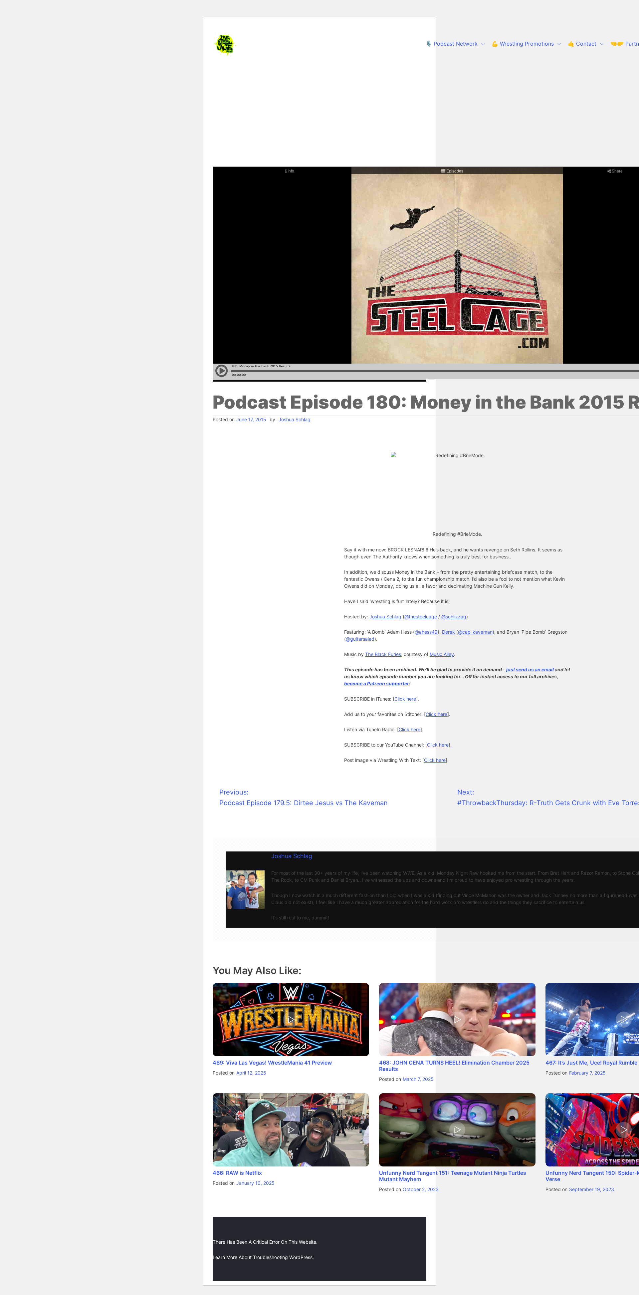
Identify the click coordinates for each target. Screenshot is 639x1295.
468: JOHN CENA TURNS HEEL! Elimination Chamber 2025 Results (454, 1065)
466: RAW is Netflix (237, 1172)
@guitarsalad (360, 639)
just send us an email (530, 669)
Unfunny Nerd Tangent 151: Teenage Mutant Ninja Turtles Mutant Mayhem (452, 1175)
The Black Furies (383, 654)
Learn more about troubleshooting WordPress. (263, 1257)
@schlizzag (453, 616)
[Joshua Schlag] (245, 889)
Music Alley (442, 654)
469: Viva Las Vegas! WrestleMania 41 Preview (272, 1062)
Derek (448, 632)
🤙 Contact (582, 43)
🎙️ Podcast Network (451, 43)
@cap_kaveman (475, 632)
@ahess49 (426, 632)
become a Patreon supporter (376, 683)
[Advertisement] (319, 116)
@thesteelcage (420, 616)
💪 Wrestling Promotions (523, 43)
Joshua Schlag (295, 419)
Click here (405, 699)
